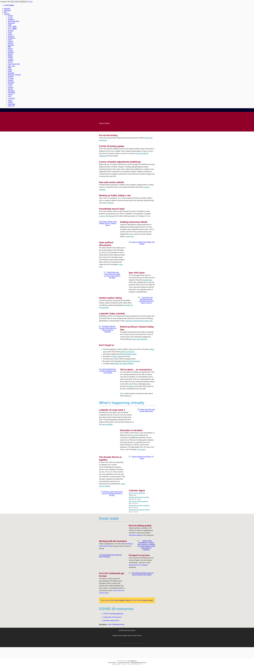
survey (102, 216)
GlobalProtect (147, 280)
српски (10, 94)
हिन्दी (9, 47)
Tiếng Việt (11, 106)
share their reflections (139, 339)
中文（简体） (12, 26)
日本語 (10, 57)
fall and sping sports (129, 354)
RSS (5, 12)
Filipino (10, 102)
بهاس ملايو (11, 66)
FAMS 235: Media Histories (124, 363)
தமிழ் (9, 96)
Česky (10, 32)
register (111, 216)
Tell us (122, 393)
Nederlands (11, 38)
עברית (10, 85)
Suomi (10, 39)
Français (10, 41)
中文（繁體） (12, 28)
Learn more (130, 236)
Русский (11, 78)
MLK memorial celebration (137, 493)
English (10, 15)
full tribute (130, 386)
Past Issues (7, 10)
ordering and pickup (127, 352)
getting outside (117, 356)
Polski (10, 71)
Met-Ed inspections (133, 361)
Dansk (10, 34)
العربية (10, 17)
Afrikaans (11, 19)
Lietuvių (10, 87)
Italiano (10, 56)
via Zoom (135, 435)
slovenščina (11, 92)
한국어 (10, 62)
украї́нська (11, 104)
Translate (7, 14)
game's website (107, 424)
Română (10, 76)
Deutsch (10, 43)
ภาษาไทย (11, 98)
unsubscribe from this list (124, 662)
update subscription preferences (138, 662)
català (10, 25)
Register (110, 203)
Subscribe (7, 8)
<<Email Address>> (132, 660)
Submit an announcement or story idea (138, 321)
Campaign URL (5, 1)
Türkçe (10, 100)
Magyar (10, 48)
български (11, 23)
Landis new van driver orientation (139, 505)
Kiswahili (11, 82)
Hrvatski (10, 30)
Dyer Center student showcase (138, 501)
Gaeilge (10, 50)
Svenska (10, 83)
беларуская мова (13, 21)
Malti (9, 67)
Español (10, 80)
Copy (31, 1)
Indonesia (11, 52)
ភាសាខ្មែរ (10, 60)
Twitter (9, 5)
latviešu (10, 89)
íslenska (10, 54)
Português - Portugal (14, 74)
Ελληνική (11, 45)
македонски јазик (14, 64)
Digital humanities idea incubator (139, 497)
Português (11, 73)
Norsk (10, 69)
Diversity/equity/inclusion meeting (139, 509)
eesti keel (11, 36)
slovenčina (11, 91)
